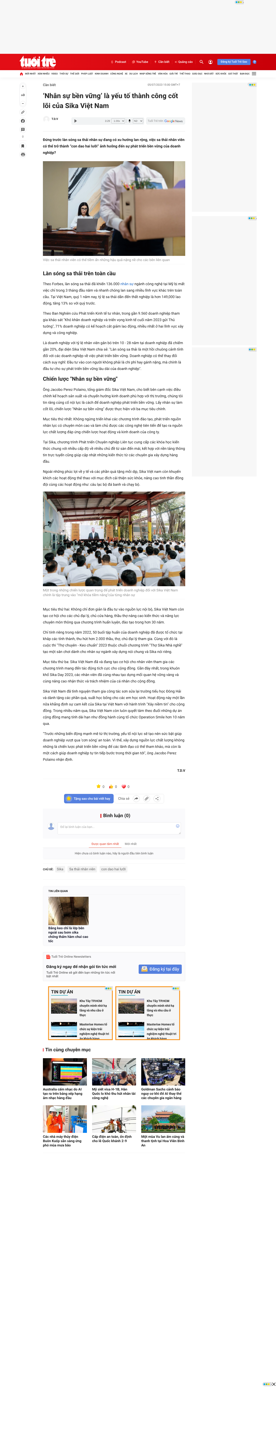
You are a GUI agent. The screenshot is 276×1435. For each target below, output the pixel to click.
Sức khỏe (220, 73)
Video (54, 73)
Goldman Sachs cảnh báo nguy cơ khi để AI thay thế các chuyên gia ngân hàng (161, 1093)
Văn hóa (163, 73)
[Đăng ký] (160, 969)
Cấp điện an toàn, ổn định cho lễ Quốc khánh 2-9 (112, 1139)
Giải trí (173, 73)
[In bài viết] (22, 154)
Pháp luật (87, 73)
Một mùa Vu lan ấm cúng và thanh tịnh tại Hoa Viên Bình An (162, 1141)
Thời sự (64, 73)
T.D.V (55, 119)
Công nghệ (116, 73)
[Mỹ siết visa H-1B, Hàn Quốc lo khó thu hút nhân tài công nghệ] (114, 1072)
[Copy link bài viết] (146, 798)
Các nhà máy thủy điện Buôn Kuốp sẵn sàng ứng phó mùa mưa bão (62, 1141)
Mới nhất (30, 73)
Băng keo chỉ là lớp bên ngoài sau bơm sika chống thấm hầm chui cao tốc (68, 934)
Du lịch (133, 73)
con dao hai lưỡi (113, 869)
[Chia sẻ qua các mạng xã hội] (157, 798)
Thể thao (185, 73)
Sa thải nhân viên (82, 869)
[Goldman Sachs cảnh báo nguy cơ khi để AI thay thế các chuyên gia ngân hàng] (163, 1072)
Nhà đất (209, 73)
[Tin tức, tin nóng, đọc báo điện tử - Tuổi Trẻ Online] (37, 62)
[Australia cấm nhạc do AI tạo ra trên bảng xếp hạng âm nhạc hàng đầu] (65, 1072)
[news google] (165, 121)
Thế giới (74, 73)
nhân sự (126, 284)
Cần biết (163, 62)
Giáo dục (197, 73)
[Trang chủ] (21, 73)
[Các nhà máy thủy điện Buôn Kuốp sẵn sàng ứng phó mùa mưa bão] (65, 1119)
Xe (126, 73)
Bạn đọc (245, 73)
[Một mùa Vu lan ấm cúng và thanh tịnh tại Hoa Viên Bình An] (163, 1119)
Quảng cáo (185, 62)
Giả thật (233, 73)
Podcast (120, 62)
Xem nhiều (44, 73)
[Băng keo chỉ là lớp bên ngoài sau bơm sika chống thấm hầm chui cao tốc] (68, 910)
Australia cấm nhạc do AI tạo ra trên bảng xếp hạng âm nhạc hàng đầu (62, 1093)
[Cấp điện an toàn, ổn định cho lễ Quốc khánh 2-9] (114, 1119)
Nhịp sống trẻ (148, 73)
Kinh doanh (101, 73)
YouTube (142, 62)
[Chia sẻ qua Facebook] (136, 798)
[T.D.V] (46, 119)
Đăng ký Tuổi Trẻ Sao (234, 61)
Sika (60, 869)
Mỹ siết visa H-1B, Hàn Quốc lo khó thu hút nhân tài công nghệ (113, 1093)
